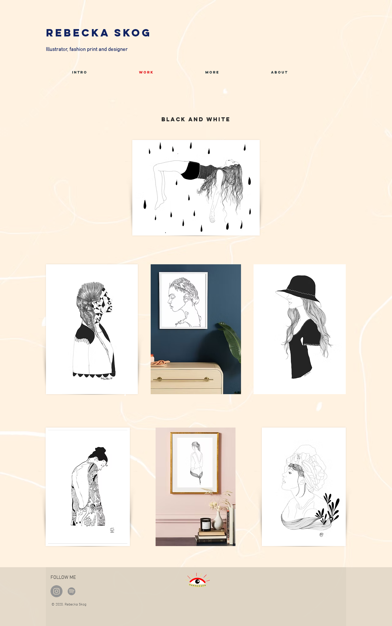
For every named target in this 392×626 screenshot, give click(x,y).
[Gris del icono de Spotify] (71, 591)
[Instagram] (56, 591)
